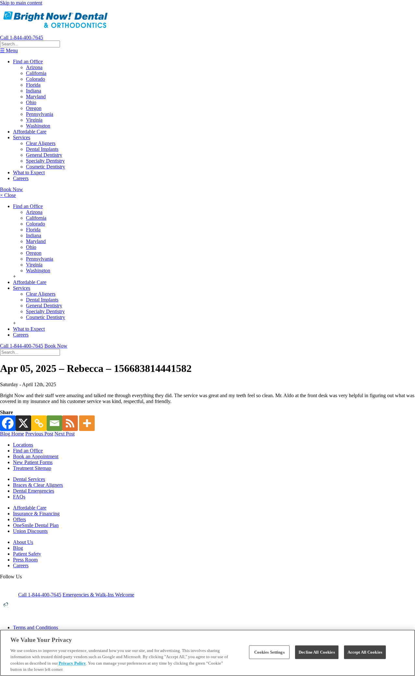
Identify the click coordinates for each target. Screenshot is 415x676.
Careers (21, 178)
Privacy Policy (72, 663)
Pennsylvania (39, 114)
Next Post (64, 433)
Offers (19, 519)
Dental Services (29, 479)
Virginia (34, 120)
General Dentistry (44, 155)
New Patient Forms (33, 462)
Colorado (35, 79)
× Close (8, 195)
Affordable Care (29, 131)
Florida (33, 85)
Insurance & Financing (36, 513)
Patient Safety (27, 554)
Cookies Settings (269, 652)
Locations (23, 445)
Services (21, 137)
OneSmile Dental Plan (36, 525)
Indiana (33, 90)
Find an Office (28, 61)
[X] (23, 423)
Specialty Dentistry (45, 161)
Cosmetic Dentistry (45, 166)
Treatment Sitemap (32, 468)
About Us (23, 542)
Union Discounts (30, 531)
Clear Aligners (40, 143)
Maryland (36, 96)
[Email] (54, 423)
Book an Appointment (35, 456)
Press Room (25, 559)
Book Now (11, 189)
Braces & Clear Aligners (38, 485)
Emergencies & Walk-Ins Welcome (98, 594)
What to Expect (29, 172)
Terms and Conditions (35, 627)
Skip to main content (21, 3)
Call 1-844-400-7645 (21, 37)
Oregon (34, 108)
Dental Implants (42, 149)
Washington (38, 126)
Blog (18, 548)
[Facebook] (8, 423)
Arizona (34, 67)
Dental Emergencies (33, 491)
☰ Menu (9, 50)
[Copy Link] (39, 423)
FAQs (19, 496)
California (36, 73)
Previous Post (39, 433)
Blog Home (12, 433)
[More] (87, 423)
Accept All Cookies (365, 652)
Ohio (31, 102)
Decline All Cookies (317, 652)
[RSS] (70, 423)
